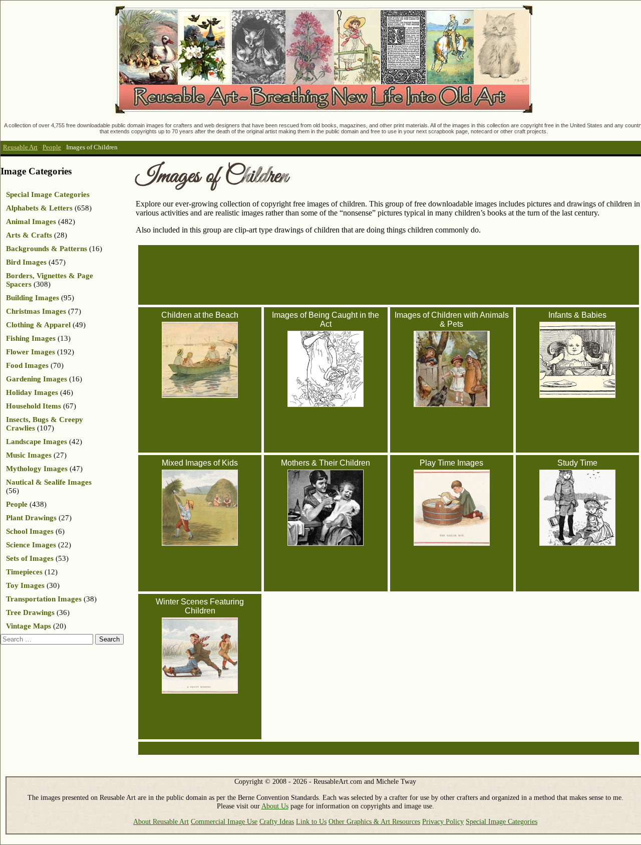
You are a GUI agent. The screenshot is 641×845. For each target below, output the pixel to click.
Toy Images (25, 585)
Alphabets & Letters (39, 208)
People (52, 147)
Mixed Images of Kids (200, 463)
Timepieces (24, 572)
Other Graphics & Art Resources (374, 821)
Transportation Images (44, 599)
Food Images (27, 365)
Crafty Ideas (276, 821)
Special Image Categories (48, 194)
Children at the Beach (199, 315)
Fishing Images (31, 338)
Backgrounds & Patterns (46, 249)
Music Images (29, 455)
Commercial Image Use (224, 821)
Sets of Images (30, 558)
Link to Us (311, 821)
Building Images (32, 298)
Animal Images (31, 222)
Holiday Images (32, 392)
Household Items (33, 406)
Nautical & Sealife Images (49, 482)
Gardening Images (36, 379)
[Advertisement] (392, 274)
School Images (30, 531)
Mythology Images (37, 469)
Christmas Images (36, 311)
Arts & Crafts (29, 235)
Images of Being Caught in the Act (325, 319)
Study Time (577, 463)
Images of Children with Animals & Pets (452, 319)
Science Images (31, 545)
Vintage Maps (28, 626)
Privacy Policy (443, 821)
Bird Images (26, 262)
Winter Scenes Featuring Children (200, 606)
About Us (274, 806)
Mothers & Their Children (325, 463)
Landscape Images (36, 442)
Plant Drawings (31, 518)
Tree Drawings (30, 612)
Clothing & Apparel (38, 325)
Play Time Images (451, 463)
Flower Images (30, 352)
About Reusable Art (161, 821)
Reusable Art (20, 147)
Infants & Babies (577, 315)
